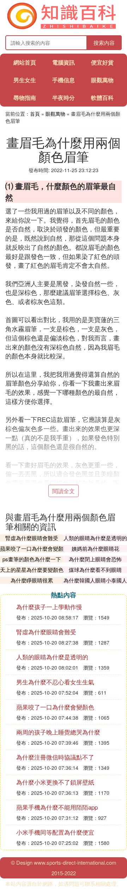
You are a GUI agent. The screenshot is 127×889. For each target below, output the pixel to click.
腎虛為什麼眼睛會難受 (31, 538)
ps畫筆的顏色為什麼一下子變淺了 (31, 562)
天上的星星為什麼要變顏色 (32, 569)
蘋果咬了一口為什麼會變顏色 (32, 552)
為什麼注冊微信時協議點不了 (55, 756)
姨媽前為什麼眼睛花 (95, 548)
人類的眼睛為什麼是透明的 (95, 538)
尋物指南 (24, 97)
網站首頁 (24, 62)
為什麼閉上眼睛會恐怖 (95, 559)
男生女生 (24, 80)
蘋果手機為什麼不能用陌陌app (57, 807)
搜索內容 (104, 42)
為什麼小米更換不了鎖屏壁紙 (55, 782)
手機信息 (63, 80)
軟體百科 (102, 97)
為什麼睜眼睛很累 (32, 580)
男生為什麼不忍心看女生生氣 (55, 681)
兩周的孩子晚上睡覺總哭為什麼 (58, 731)
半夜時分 (63, 97)
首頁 (35, 113)
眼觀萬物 (102, 80)
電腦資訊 (63, 62)
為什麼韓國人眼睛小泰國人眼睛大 (95, 583)
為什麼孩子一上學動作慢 (49, 606)
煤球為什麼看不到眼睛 (95, 569)
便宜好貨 (102, 62)
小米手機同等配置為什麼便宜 (55, 832)
